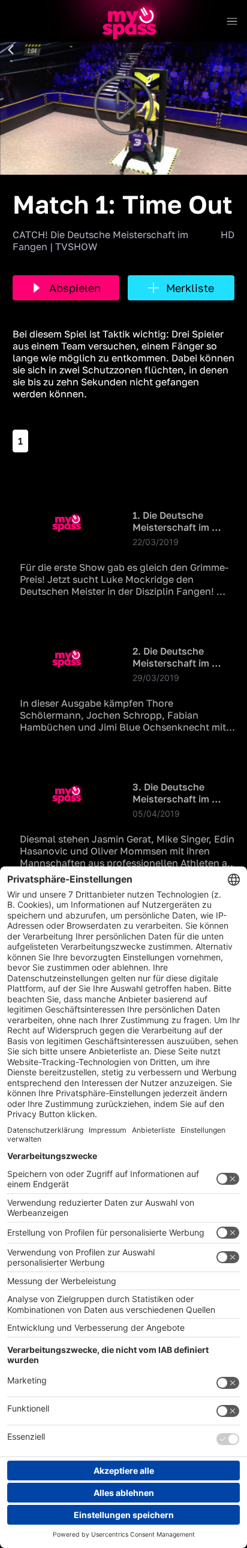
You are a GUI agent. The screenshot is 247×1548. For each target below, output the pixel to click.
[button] (11, 50)
